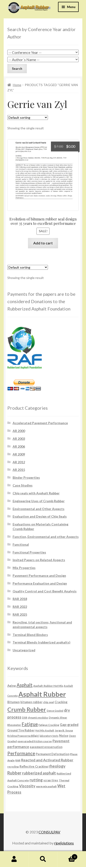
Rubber (14, 772)
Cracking (61, 702)
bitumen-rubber (31, 702)
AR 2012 (19, 462)
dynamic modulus (38, 717)
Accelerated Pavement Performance (40, 423)
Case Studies (23, 485)
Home (17, 85)
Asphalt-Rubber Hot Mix (48, 685)
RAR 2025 (20, 614)
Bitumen (13, 702)
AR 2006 (19, 446)
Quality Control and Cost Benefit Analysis (45, 591)
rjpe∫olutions (64, 843)
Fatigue (30, 724)
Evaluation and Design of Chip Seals (40, 516)
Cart (66, 855)
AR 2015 (19, 470)
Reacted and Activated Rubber (47, 760)
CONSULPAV (49, 832)
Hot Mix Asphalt (44, 730)
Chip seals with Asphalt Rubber (36, 493)
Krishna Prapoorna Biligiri (23, 735)
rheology (57, 766)
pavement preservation (46, 747)
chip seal (48, 702)
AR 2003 (19, 439)
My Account (14, 859)
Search (43, 859)
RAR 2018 (20, 599)
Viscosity (27, 786)
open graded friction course (34, 741)
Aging (11, 685)
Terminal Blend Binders (30, 635)
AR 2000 (19, 431)
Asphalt (25, 685)
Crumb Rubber (26, 709)
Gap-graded (69, 725)
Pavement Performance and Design (39, 575)
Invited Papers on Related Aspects (39, 560)
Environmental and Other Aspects (38, 509)
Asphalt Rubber (42, 694)
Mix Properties (24, 568)
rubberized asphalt (39, 773)
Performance (21, 753)
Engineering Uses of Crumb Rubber (39, 501)
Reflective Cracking (33, 766)
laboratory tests (49, 735)
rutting (36, 779)
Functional (21, 544)
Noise (63, 735)
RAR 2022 (20, 607)
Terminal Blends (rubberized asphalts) (41, 642)
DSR (24, 717)
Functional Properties (29, 552)
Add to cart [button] (43, 243)
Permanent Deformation (52, 754)
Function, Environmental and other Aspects (46, 537)
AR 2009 (19, 454)
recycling (13, 766)
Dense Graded (55, 710)
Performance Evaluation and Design (40, 583)
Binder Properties (26, 477)
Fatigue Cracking (49, 724)
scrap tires (50, 780)
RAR (17, 760)
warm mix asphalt (46, 786)
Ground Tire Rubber (21, 730)
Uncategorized (24, 650)
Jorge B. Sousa (64, 730)
